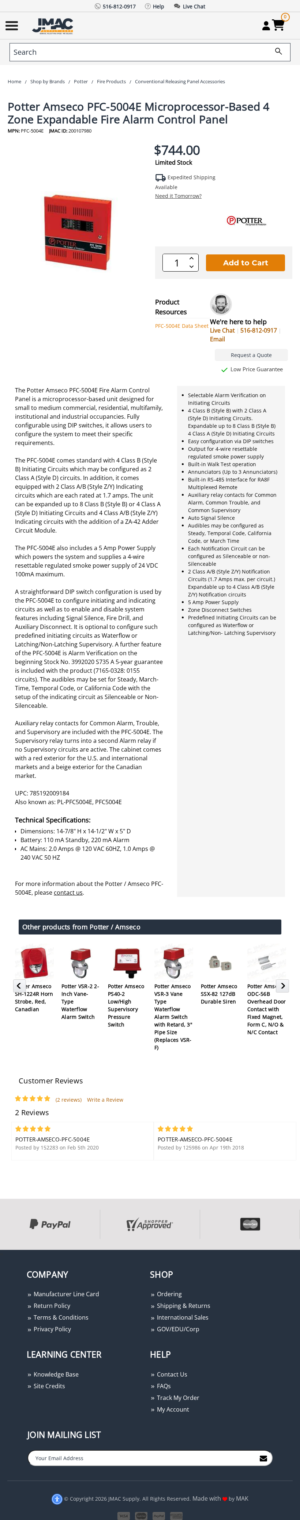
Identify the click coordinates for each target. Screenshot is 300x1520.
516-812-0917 (258, 330)
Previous (20, 988)
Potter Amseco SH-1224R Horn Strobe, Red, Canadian (34, 998)
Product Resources (171, 307)
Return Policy (51, 1306)
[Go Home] (53, 26)
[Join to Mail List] (263, 1458)
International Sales (182, 1317)
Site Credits (48, 1386)
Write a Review (105, 1099)
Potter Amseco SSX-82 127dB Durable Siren (219, 994)
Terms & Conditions (60, 1317)
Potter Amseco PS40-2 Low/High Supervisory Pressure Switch (126, 1005)
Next (283, 988)
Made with (207, 1498)
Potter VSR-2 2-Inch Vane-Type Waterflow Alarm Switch (80, 1001)
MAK (242, 1498)
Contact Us (171, 1374)
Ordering (168, 1294)
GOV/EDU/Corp (177, 1329)
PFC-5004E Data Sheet (182, 325)
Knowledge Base (55, 1374)
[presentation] (0, 1254)
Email (217, 339)
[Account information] (266, 25)
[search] (276, 52)
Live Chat (222, 330)
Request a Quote (251, 355)
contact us (68, 892)
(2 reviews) (69, 1099)
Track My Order (177, 1398)
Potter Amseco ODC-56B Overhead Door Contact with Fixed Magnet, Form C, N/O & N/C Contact (266, 1009)
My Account (172, 1409)
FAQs (163, 1386)
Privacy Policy (51, 1329)
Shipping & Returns (182, 1306)
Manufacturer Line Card (65, 1294)
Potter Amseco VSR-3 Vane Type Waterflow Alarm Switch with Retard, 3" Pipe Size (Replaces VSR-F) (173, 1017)
